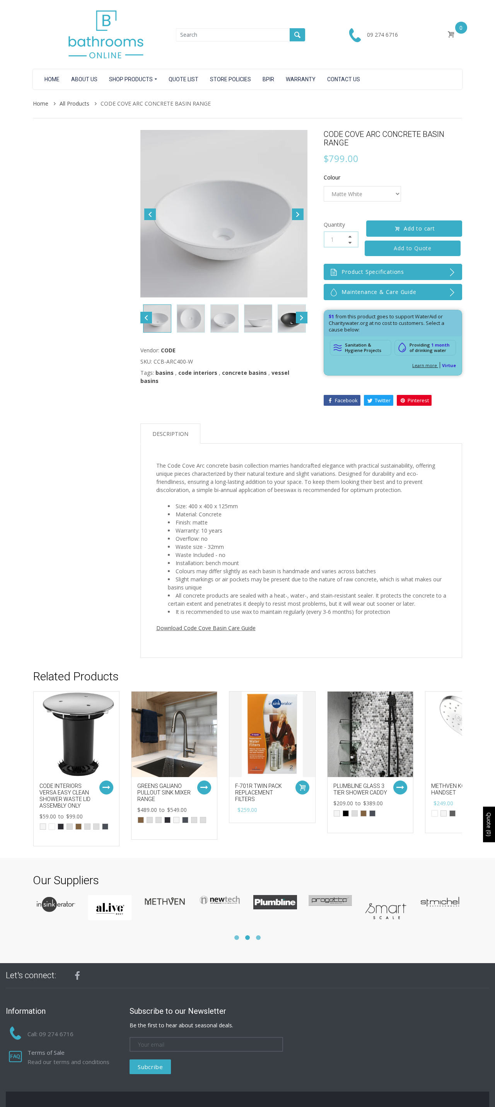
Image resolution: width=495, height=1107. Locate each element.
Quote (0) (489, 824)
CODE (168, 350)
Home (41, 103)
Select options (106, 787)
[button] (236, 937)
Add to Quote (414, 248)
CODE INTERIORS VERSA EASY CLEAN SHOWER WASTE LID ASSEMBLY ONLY (64, 795)
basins (164, 372)
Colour (332, 177)
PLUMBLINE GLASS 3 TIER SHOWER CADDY (360, 789)
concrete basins (244, 372)
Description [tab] (170, 433)
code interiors (197, 372)
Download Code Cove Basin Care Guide (206, 628)
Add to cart (419, 228)
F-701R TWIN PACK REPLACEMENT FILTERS (258, 792)
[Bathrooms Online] (104, 34)
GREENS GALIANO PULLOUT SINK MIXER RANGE (164, 792)
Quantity (334, 224)
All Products (75, 103)
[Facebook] (77, 975)
